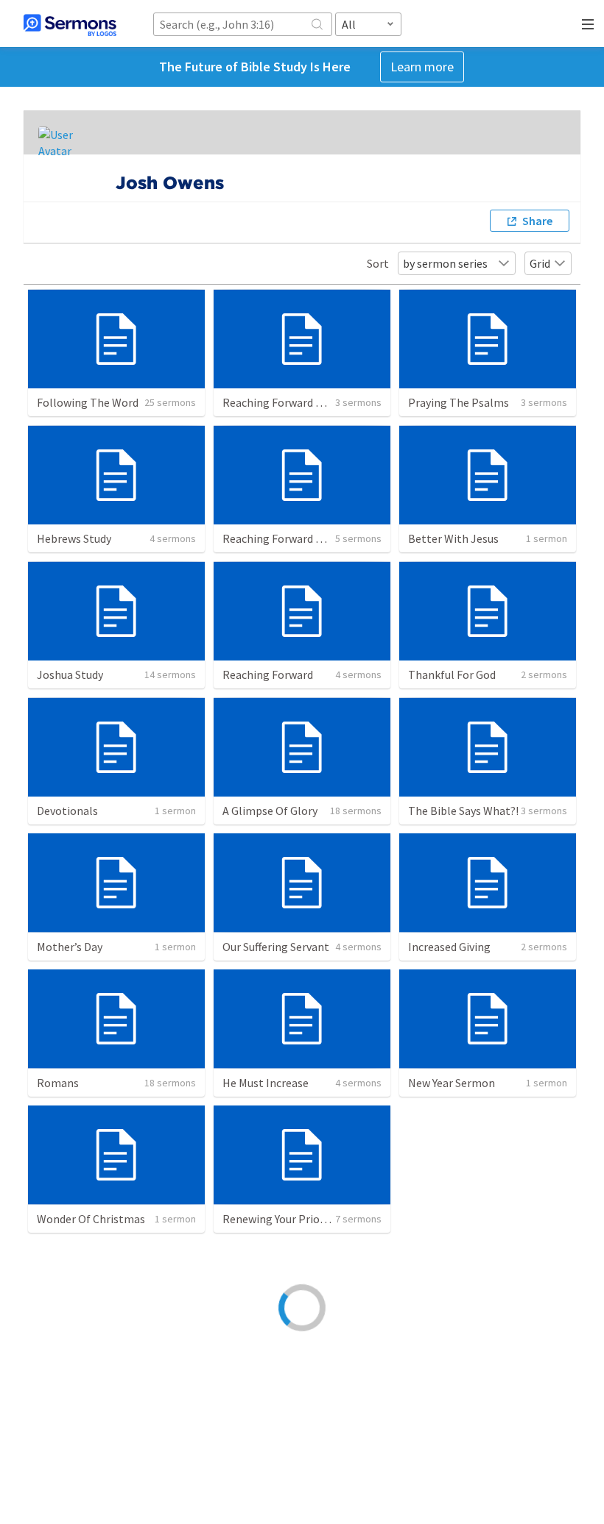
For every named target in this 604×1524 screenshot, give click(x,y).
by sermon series (445, 263)
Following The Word (87, 402)
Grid (540, 263)
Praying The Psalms (458, 402)
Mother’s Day (69, 946)
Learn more (422, 66)
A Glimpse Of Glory (269, 810)
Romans (58, 1082)
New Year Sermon (451, 1082)
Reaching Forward (267, 674)
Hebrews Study (74, 538)
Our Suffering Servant (275, 946)
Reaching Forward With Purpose (303, 402)
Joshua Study (70, 674)
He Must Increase (265, 1082)
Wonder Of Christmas (91, 1218)
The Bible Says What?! (463, 810)
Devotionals (67, 810)
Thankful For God (452, 674)
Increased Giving (449, 946)
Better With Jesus (453, 538)
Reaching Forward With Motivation (310, 538)
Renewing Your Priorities (284, 1218)
